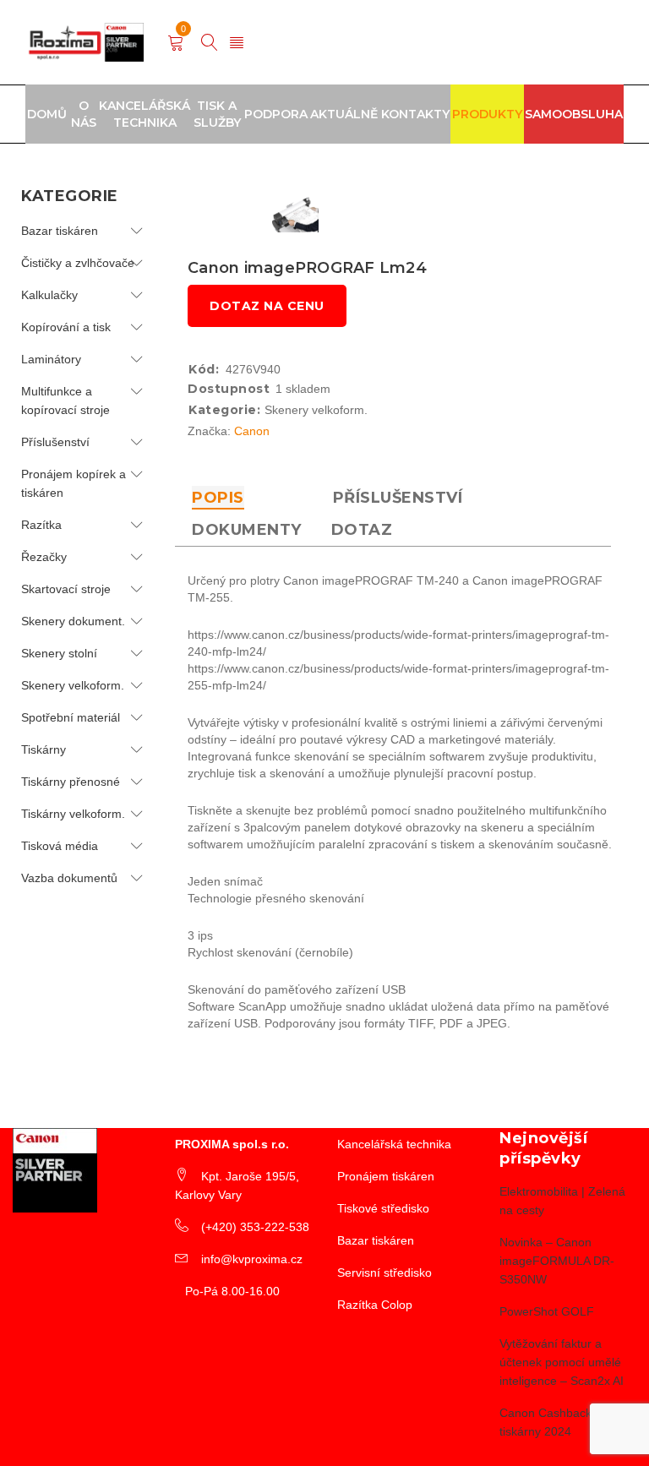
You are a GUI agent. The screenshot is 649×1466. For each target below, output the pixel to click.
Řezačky (44, 557)
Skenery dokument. (73, 621)
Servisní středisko (384, 1272)
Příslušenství (55, 442)
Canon (252, 431)
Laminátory (51, 359)
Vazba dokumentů (69, 878)
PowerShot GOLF (546, 1311)
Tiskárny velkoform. (73, 813)
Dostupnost (229, 388)
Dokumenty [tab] (247, 529)
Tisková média (59, 846)
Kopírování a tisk (66, 327)
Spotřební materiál (70, 717)
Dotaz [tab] (362, 529)
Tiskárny (43, 749)
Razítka (41, 524)
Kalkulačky (49, 295)
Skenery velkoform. (72, 685)
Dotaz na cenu (267, 305)
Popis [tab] (218, 497)
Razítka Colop (374, 1304)
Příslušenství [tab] (398, 497)
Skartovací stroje (66, 589)
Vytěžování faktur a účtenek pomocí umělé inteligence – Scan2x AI (561, 1362)
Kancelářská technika (394, 1144)
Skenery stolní (59, 653)
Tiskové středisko (383, 1208)
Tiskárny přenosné (70, 781)
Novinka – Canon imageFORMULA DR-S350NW (556, 1260)
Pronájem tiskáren (385, 1176)
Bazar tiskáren (59, 230)
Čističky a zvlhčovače (77, 263)
